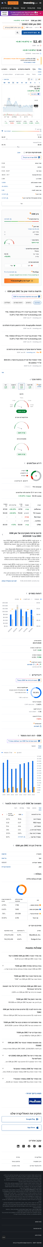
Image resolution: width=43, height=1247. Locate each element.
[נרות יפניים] (39, 79)
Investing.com (31, 352)
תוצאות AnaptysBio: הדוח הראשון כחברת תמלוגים (22, 325)
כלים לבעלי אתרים (35, 1166)
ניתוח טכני (36, 379)
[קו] (36, 79)
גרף (34, 69)
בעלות (28, 74)
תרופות (4, 854)
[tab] (30, 386)
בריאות (4, 858)
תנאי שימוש (38, 1221)
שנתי (39, 746)
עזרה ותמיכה (16, 1166)
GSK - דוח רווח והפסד (30, 735)
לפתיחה (20, 837)
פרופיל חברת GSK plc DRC (28, 845)
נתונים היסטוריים (19, 74)
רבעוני (33, 746)
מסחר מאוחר (35, 53)
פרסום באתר (16, 1161)
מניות (39, 8)
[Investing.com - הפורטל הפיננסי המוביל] (31, 3)
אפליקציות (38, 1157)
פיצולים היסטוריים (8, 74)
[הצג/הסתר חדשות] (29, 79)
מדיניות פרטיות (37, 1228)
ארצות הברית (6, 867)
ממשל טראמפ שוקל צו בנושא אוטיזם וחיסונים (24, 349)
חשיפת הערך (7, 131)
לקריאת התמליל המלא (9, 581)
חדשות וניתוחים (24, 69)
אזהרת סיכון (38, 1235)
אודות (18, 1157)
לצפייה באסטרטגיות (29, 62)
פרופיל (33, 74)
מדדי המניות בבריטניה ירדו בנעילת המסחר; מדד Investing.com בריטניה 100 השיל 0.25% (23, 313)
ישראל (23, 8)
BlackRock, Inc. (35, 935)
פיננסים (13, 69)
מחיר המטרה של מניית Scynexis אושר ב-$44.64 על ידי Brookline (22, 361)
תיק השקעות (37, 1161)
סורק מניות (31, 8)
